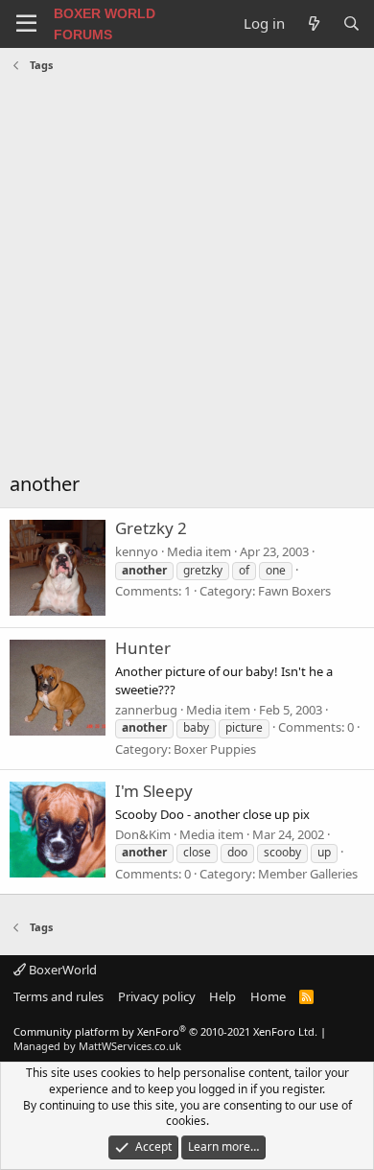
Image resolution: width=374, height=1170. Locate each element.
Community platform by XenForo (165, 1031)
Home (268, 996)
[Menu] (26, 24)
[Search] (351, 23)
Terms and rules (58, 996)
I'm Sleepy (154, 791)
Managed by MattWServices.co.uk (97, 1046)
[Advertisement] (187, 274)
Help (222, 996)
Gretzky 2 (151, 528)
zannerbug (146, 709)
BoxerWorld (61, 969)
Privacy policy (157, 996)
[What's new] (313, 23)
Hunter (143, 648)
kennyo (136, 551)
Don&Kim (143, 834)
